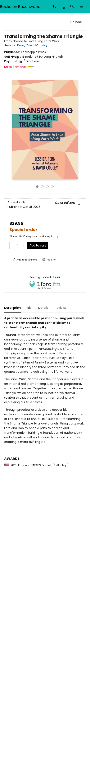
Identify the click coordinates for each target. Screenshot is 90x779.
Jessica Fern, (15, 45)
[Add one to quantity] (23, 245)
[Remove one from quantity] (12, 245)
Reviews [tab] (60, 308)
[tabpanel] (45, 396)
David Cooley (37, 45)
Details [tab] (43, 308)
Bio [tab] (29, 308)
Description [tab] (12, 308)
